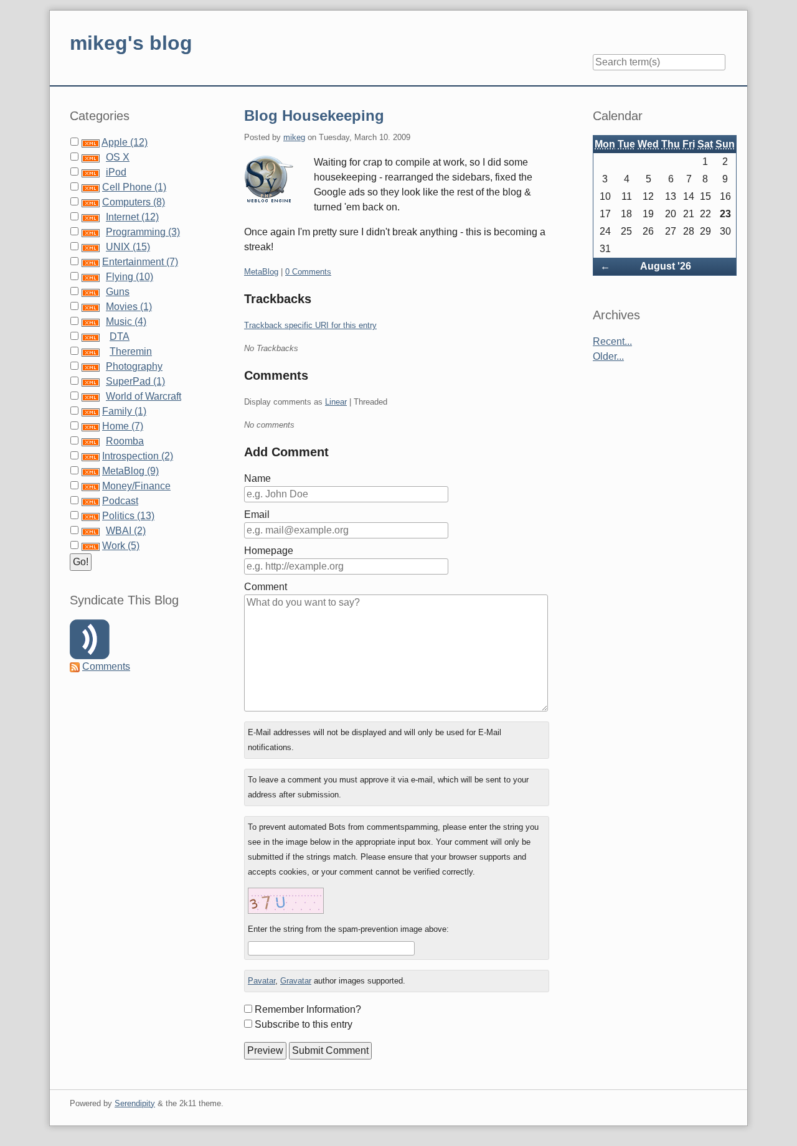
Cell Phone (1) (134, 187)
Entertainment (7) (140, 261)
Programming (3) (143, 232)
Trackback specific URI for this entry (310, 325)
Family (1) (124, 411)
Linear (336, 401)
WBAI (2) (126, 530)
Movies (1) (129, 306)
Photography (134, 366)
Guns (118, 291)
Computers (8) (133, 202)
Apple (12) (124, 142)
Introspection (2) (137, 456)
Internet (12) (132, 217)
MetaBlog (261, 271)
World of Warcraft (143, 396)
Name (257, 478)
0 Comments (308, 271)
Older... (608, 356)
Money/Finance (136, 486)
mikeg (294, 137)
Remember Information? (308, 1009)
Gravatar (295, 980)
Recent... (612, 341)
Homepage (268, 550)
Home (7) (122, 426)
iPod (116, 172)
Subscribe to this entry (303, 1024)
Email (257, 514)
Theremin (131, 351)
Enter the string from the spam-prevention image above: (348, 929)
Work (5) (120, 545)
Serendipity (135, 1103)
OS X (118, 157)
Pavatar (261, 980)
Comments (106, 666)
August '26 (665, 266)
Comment (265, 586)
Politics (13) (128, 515)
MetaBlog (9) (130, 471)
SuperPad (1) (135, 381)
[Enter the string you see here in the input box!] (286, 901)
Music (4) (126, 321)
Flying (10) (129, 276)
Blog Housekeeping (314, 115)
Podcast (120, 501)
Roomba (125, 441)
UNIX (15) (128, 247)
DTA (120, 336)
